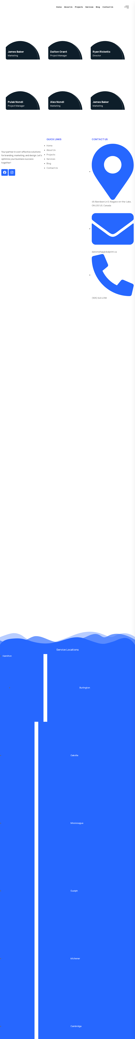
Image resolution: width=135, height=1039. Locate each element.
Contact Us (107, 7)
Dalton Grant (58, 51)
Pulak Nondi (15, 102)
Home (59, 7)
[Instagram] (12, 172)
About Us (68, 7)
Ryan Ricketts (101, 51)
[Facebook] (4, 172)
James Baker (16, 51)
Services (89, 7)
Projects (79, 7)
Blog (98, 7)
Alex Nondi (57, 102)
